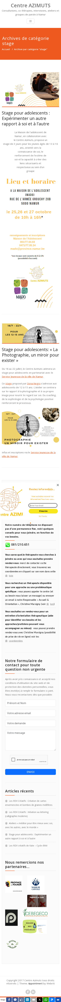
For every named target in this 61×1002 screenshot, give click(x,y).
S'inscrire (43, 511)
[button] (41, 489)
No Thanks (43, 516)
